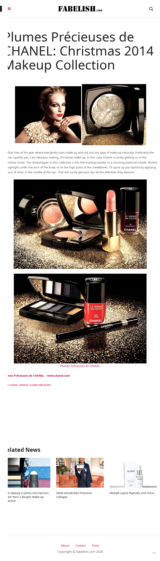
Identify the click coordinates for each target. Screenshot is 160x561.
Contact (81, 545)
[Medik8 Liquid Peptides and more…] (133, 472)
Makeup (23, 384)
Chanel (14, 384)
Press (95, 545)
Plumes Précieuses (40, 384)
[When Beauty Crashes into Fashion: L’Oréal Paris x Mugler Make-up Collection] (26, 472)
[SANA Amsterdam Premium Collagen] (80, 472)
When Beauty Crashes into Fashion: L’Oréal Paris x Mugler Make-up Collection (26, 497)
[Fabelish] (80, 9)
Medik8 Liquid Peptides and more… (133, 493)
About (65, 545)
